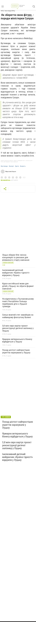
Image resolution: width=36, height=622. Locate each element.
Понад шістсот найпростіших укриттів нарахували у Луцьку (16, 351)
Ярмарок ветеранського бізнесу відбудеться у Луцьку (17, 340)
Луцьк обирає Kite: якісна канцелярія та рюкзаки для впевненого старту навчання (15, 257)
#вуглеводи (4, 166)
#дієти (17, 166)
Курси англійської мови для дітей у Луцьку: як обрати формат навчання (18, 286)
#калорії (11, 166)
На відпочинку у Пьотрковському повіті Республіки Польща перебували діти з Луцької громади (18, 303)
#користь (23, 166)
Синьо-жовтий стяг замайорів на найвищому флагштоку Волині (17, 316)
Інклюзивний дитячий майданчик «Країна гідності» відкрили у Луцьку (16, 272)
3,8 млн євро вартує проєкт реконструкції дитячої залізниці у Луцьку (18, 328)
